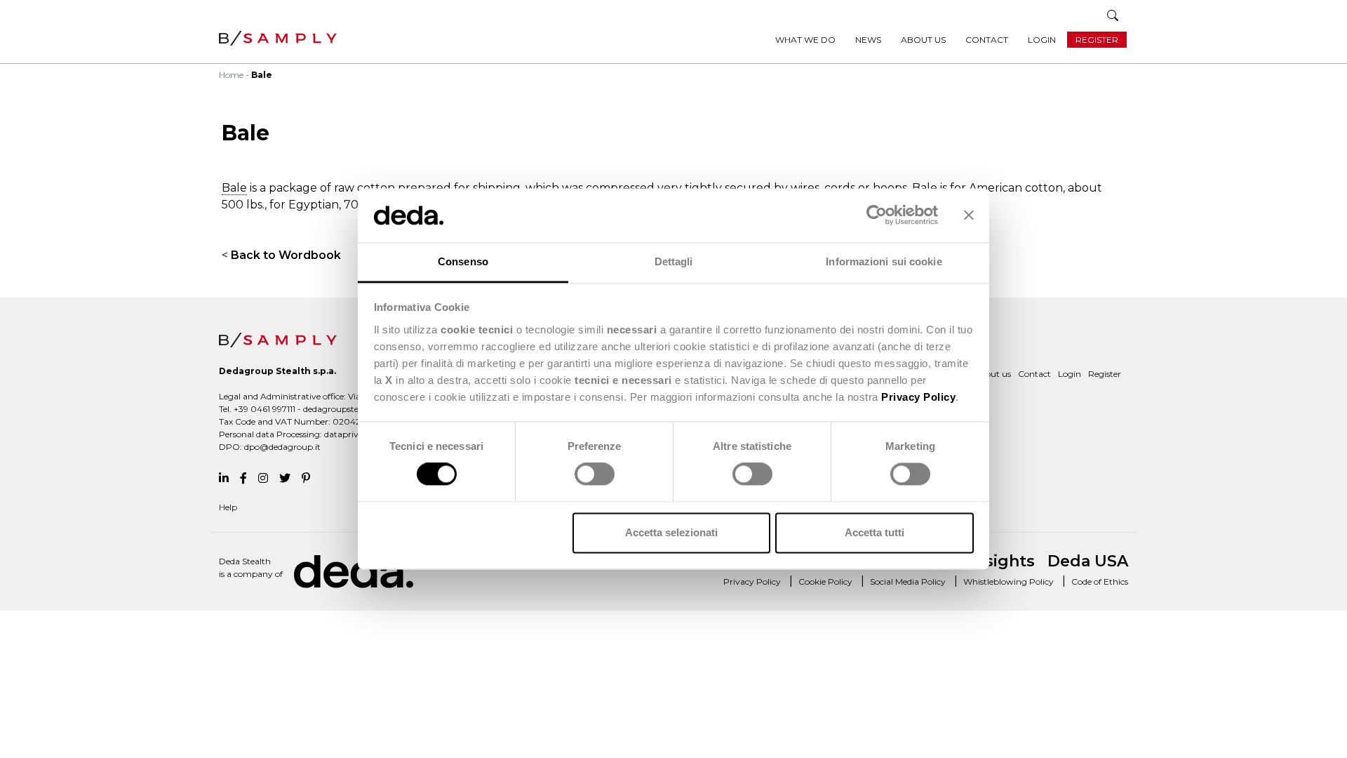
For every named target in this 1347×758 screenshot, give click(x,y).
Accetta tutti (874, 532)
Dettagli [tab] (674, 261)
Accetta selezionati (671, 532)
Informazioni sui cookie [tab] (883, 261)
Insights (1002, 561)
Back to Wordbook (286, 255)
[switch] (595, 474)
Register (1096, 39)
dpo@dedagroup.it (282, 446)
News (868, 39)
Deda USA (1087, 561)
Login (1042, 39)
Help (228, 507)
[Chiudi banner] (969, 215)
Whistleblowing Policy (1008, 581)
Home (231, 74)
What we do (805, 39)
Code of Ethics (1099, 581)
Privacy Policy (752, 581)
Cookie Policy (825, 581)
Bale (234, 187)
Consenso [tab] (463, 261)
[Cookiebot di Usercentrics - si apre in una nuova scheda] (876, 215)
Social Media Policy (908, 581)
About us (923, 39)
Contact (986, 39)
